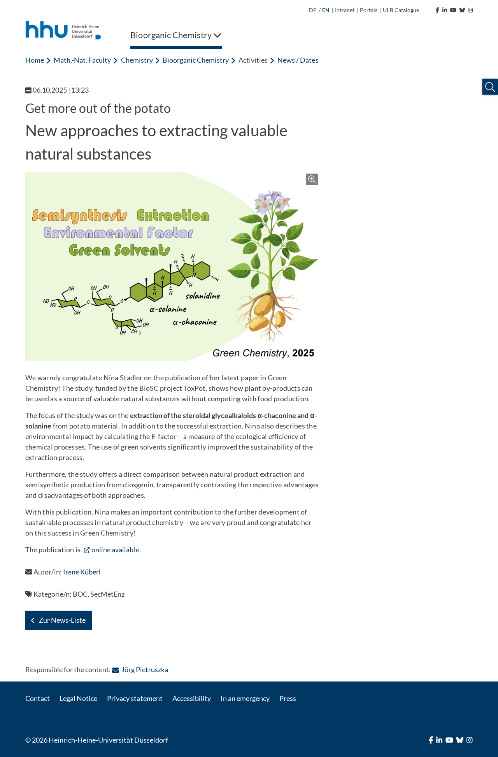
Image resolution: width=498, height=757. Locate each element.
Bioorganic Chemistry (196, 60)
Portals (368, 10)
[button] (490, 87)
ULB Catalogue (401, 10)
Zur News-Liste (62, 620)
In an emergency (245, 698)
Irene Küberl (82, 571)
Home (34, 60)
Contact (37, 698)
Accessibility (191, 698)
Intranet (344, 10)
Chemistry (137, 60)
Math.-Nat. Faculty (82, 60)
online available (115, 549)
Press (287, 698)
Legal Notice (78, 698)
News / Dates (297, 60)
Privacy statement (134, 698)
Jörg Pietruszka (144, 669)
